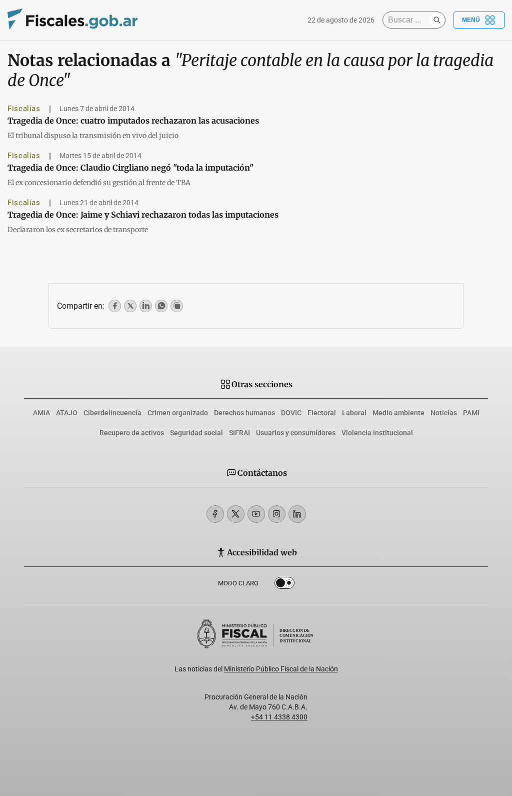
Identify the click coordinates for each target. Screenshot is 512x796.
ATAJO (67, 413)
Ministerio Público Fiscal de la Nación (281, 669)
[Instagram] (277, 514)
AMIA (41, 413)
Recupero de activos (132, 433)
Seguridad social (196, 433)
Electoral (322, 413)
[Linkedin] (297, 514)
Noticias (443, 413)
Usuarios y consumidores (296, 433)
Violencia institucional (377, 433)
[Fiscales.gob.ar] (73, 20)
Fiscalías (24, 109)
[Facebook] (215, 514)
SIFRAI (239, 433)
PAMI (471, 413)
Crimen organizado (178, 413)
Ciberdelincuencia (113, 413)
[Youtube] (256, 514)
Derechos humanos (244, 413)
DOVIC (291, 413)
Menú (471, 20)
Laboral (354, 413)
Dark (284, 584)
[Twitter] (235, 514)
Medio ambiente (398, 413)
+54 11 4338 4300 (279, 717)
